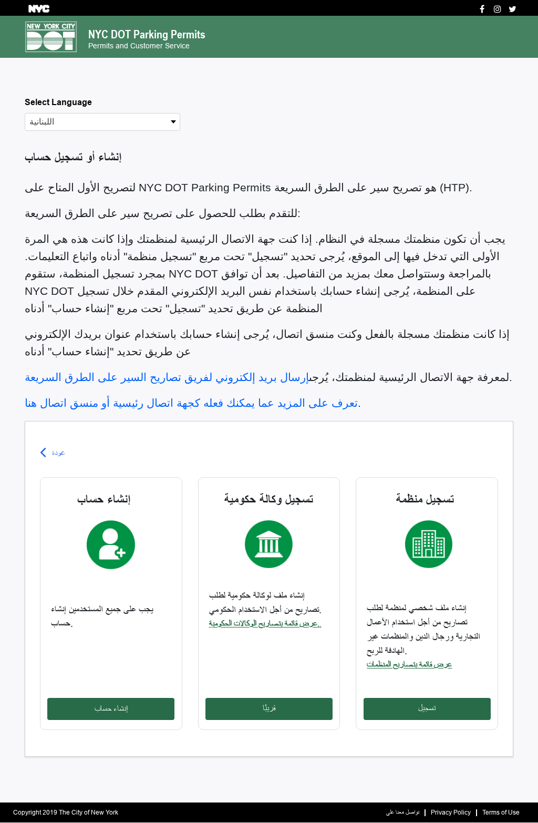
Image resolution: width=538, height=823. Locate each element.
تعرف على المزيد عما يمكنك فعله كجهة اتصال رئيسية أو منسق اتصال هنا (191, 403)
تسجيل (427, 708)
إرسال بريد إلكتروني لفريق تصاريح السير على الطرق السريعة (167, 377)
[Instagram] (497, 9)
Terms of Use (501, 812)
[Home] (51, 36)
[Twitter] (512, 9)
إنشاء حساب (111, 708)
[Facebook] (482, 9)
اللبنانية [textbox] (41, 121)
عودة (58, 452)
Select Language (58, 102)
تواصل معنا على (402, 812)
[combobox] (102, 122)
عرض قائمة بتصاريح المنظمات (409, 664)
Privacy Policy (451, 812)
